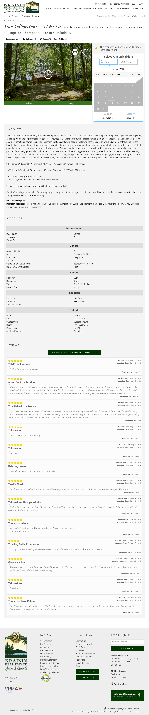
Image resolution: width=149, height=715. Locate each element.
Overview (16, 16)
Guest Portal (87, 677)
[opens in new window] (7, 682)
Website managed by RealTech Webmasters (123, 709)
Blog (78, 666)
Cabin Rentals (46, 650)
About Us (136, 8)
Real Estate (105, 8)
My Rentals (102, 4)
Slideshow (27, 103)
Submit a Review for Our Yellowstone (74, 352)
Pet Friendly (45, 656)
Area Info (121, 8)
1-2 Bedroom (46, 640)
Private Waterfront (48, 659)
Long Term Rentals (82, 8)
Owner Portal (87, 671)
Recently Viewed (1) (121, 4)
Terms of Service (129, 712)
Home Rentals (46, 653)
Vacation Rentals (56, 8)
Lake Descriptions (84, 656)
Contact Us (81, 640)
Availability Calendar (49, 672)
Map (71, 103)
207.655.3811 (137, 4)
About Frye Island (84, 644)
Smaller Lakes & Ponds (50, 666)
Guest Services (82, 662)
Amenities (26, 16)
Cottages (44, 647)
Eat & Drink (81, 647)
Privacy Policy (115, 712)
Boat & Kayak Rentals (85, 653)
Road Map (80, 659)
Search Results (9, 21)
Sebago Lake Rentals (49, 662)
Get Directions (119, 684)
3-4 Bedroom (46, 644)
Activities (80, 650)
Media (7, 16)
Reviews (35, 16)
